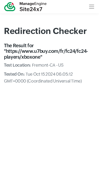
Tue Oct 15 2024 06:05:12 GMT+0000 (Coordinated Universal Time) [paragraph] (43, 78)
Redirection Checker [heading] (45, 31)
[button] (91, 6)
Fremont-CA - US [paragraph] (33, 65)
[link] (25, 6)
